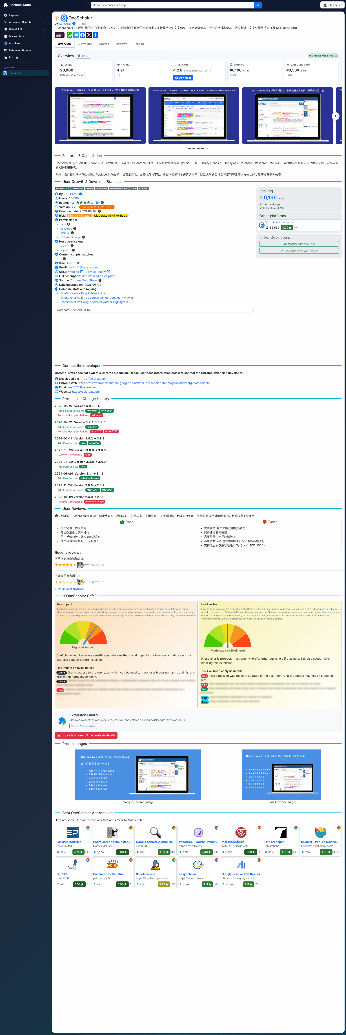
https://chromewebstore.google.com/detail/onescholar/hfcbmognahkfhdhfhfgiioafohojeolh (148, 383)
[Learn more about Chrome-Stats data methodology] (100, 280)
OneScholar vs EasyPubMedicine (83, 293)
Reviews (121, 44)
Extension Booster (20, 50)
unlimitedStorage (71, 237)
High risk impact (79, 215)
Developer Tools (118, 188)
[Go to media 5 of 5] (207, 148)
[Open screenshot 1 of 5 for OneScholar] (100, 115)
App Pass (15, 43)
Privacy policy (96, 271)
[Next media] (336, 116)
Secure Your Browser (83, 726)
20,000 (74, 198)
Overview (65, 44)
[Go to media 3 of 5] (198, 148)
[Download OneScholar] (198, 72)
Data (133, 188)
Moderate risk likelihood (110, 215)
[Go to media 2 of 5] (194, 148)
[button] (332, 4)
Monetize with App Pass (300, 243)
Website (74, 271)
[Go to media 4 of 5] (202, 148)
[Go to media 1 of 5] (189, 148)
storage (65, 232)
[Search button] (258, 5)
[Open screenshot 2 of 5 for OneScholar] (193, 115)
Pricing (13, 57)
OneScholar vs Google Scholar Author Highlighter (94, 302)
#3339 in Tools (268, 208)
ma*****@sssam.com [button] (83, 267)
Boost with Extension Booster (300, 250)
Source (104, 44)
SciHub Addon (275, 222)
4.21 (85, 202)
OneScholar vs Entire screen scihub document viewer (97, 297)
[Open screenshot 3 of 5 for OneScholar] (287, 115)
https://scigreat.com (93, 378)
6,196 (274, 197)
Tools (83, 23)
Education (101, 188)
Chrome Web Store (322, 55)
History (14, 67)
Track (84, 55)
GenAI (89, 188)
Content (143, 188)
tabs (63, 224)
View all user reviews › (70, 589)
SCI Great (65, 23)
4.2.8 (75, 207)
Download (85, 44)
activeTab (66, 228)
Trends (139, 44)
